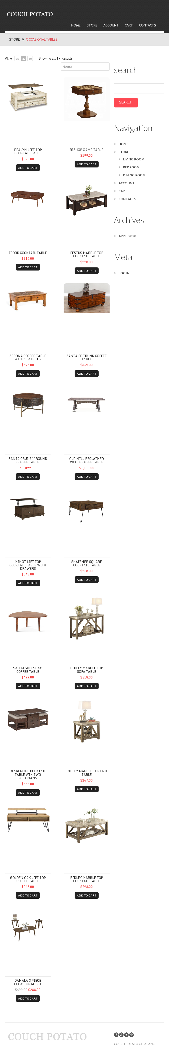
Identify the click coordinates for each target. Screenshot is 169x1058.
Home (76, 25)
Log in (124, 273)
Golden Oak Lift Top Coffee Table (28, 879)
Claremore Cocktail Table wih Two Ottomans (28, 774)
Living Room (133, 159)
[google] (121, 1034)
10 (17, 58)
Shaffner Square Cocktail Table (86, 563)
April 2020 (127, 236)
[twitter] (126, 1034)
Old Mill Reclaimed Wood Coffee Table (86, 460)
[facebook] (116, 1034)
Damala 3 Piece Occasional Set (28, 982)
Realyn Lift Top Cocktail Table (28, 151)
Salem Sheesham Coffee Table (28, 669)
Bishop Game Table (86, 149)
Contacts (147, 25)
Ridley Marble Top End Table (86, 773)
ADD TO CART (28, 167)
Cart (129, 25)
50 (30, 58)
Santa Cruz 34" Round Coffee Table (28, 460)
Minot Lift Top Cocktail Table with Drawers (27, 565)
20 (23, 58)
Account (111, 25)
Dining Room (134, 175)
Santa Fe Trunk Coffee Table (86, 357)
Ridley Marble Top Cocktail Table (86, 879)
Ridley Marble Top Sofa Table (86, 669)
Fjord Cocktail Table (28, 252)
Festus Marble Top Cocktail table (86, 254)
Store (92, 25)
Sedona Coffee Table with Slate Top (27, 357)
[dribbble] (131, 1034)
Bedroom (131, 167)
